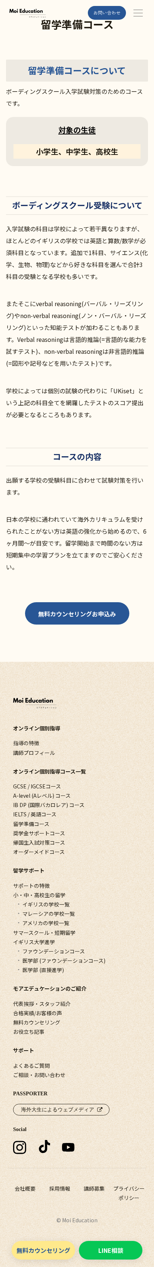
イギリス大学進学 (34, 942)
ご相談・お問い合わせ (39, 1075)
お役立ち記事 (28, 1031)
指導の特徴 (26, 743)
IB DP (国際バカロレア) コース (48, 805)
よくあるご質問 (31, 1065)
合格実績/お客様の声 (37, 1013)
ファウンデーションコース (53, 951)
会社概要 (25, 1188)
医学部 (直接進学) (43, 970)
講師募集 (94, 1188)
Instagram (21, 1157)
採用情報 (59, 1188)
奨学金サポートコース (39, 833)
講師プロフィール (34, 752)
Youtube (70, 1157)
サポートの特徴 (31, 885)
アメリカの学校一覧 (45, 923)
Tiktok (44, 1157)
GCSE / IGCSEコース (37, 786)
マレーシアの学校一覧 (48, 913)
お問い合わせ (106, 12)
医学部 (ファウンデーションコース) (63, 960)
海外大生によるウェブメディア (57, 1109)
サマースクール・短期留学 (44, 932)
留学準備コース (31, 824)
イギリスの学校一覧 (46, 904)
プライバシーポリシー (129, 1193)
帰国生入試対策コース (39, 842)
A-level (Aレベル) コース (42, 795)
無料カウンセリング (36, 1022)
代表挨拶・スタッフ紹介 (42, 1003)
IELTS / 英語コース (34, 814)
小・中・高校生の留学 (39, 895)
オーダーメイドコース (39, 851)
